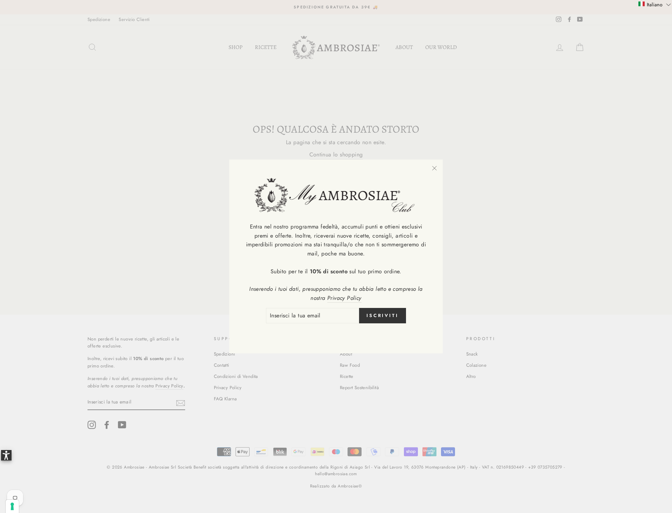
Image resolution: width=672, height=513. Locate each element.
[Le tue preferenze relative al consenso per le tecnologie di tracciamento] (12, 506)
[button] (654, 4)
